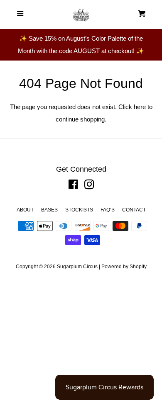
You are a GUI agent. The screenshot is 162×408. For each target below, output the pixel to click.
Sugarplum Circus (77, 267)
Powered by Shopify (124, 267)
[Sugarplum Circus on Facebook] (73, 185)
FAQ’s (108, 210)
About (25, 210)
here (140, 106)
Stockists (79, 210)
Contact (134, 210)
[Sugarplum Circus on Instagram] (89, 185)
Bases (49, 210)
